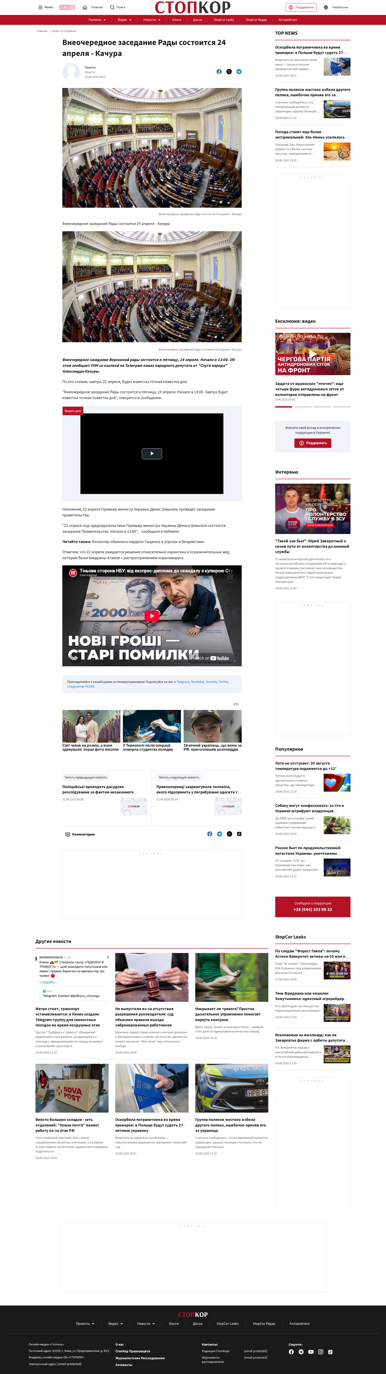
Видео (122, 19)
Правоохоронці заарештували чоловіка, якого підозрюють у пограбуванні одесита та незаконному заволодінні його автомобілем (197, 792)
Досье (197, 19)
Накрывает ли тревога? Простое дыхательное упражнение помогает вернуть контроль (228, 1014)
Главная (42, 31)
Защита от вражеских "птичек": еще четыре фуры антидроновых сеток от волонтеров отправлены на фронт (309, 389)
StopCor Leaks (224, 19)
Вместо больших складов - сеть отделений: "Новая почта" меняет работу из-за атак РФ (67, 1125)
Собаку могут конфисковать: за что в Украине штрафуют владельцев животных (309, 811)
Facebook (197, 682)
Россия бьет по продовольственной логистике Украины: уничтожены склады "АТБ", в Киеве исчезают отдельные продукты (308, 856)
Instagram (74, 686)
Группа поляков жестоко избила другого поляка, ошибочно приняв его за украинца (230, 1125)
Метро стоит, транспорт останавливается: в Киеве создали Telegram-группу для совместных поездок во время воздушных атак (68, 1017)
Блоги (176, 19)
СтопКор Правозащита (132, 1351)
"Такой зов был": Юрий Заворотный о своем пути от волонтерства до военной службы (312, 546)
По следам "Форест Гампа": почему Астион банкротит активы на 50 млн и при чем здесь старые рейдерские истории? (310, 959)
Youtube (211, 682)
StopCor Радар (256, 19)
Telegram (182, 682)
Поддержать (305, 7)
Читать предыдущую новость (86, 777)
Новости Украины (64, 31)
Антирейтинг (288, 19)
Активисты (123, 1365)
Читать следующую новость (179, 777)
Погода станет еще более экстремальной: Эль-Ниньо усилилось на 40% (312, 137)
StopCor (90, 68)
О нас (119, 1344)
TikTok (88, 686)
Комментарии (83, 834)
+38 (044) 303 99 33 (313, 910)
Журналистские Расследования (140, 1358)
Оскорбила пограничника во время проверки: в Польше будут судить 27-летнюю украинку (150, 1125)
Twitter (223, 682)
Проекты (95, 19)
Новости (149, 19)
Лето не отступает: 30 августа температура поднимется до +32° (306, 766)
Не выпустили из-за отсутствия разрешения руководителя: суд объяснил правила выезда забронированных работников (144, 1017)
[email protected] (69, 1364)
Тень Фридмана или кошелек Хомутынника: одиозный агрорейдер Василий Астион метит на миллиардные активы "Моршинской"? (312, 1002)
